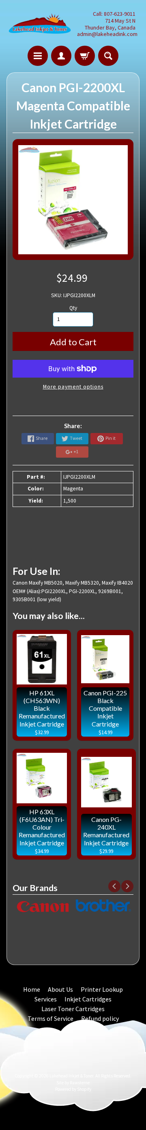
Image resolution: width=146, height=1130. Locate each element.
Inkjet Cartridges (88, 999)
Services (45, 999)
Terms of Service (50, 1018)
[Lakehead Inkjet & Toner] (39, 24)
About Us (60, 989)
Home (31, 989)
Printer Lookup (102, 989)
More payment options (73, 386)
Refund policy (100, 1018)
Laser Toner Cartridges (73, 1009)
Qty (73, 307)
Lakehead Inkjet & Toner (71, 1076)
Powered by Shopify (73, 1089)
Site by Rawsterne (73, 1083)
